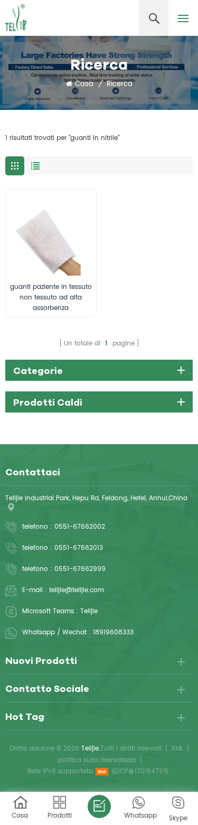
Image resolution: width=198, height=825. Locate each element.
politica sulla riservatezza (97, 760)
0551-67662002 (79, 527)
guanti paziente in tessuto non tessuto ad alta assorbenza (51, 297)
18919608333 (113, 632)
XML (177, 749)
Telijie (89, 611)
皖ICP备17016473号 (140, 771)
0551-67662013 (78, 548)
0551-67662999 (80, 569)
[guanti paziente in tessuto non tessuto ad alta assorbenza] (51, 234)
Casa (84, 84)
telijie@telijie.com (76, 590)
